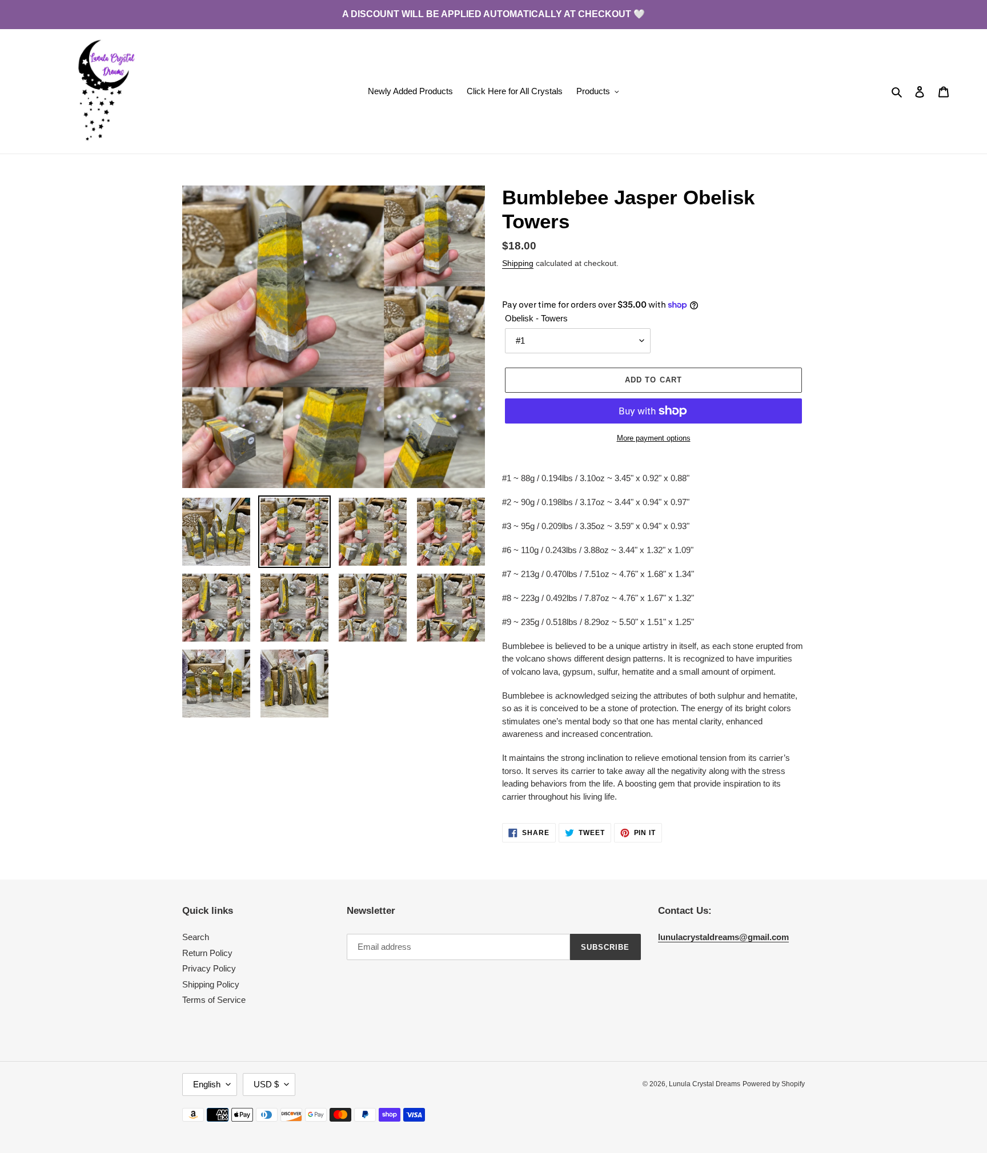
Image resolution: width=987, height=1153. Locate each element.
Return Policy (207, 953)
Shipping (517, 263)
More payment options (654, 438)
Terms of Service (214, 1000)
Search (195, 937)
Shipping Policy (210, 984)
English (206, 1084)
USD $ (266, 1084)
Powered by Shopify (774, 1084)
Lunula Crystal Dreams (704, 1084)
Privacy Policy (209, 968)
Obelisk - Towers (536, 318)
